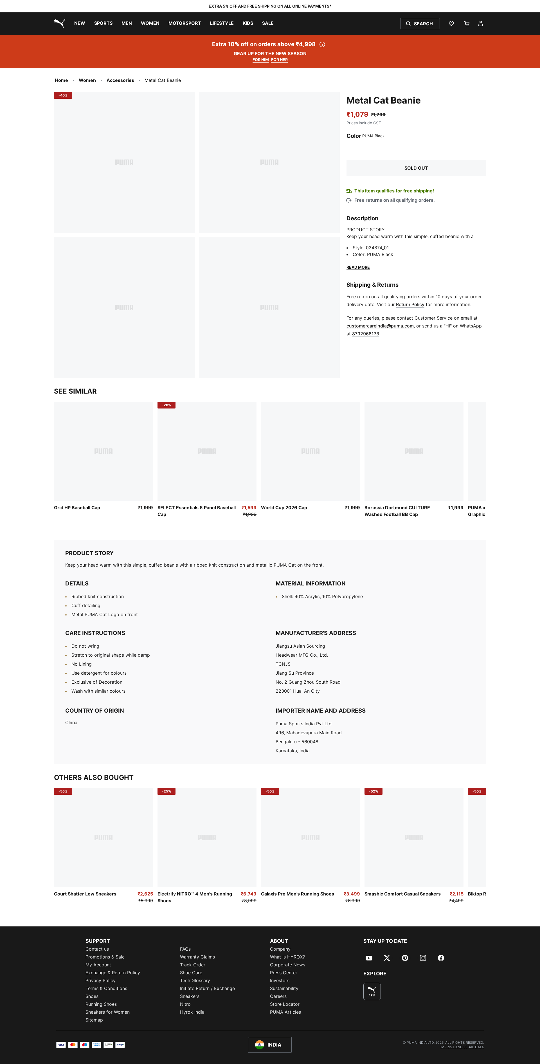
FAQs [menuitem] (185, 949)
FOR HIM (261, 59)
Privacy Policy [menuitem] (101, 980)
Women (87, 80)
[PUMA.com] (58, 23)
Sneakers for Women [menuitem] (108, 1012)
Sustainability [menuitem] (284, 988)
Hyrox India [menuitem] (192, 1012)
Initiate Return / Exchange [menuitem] (207, 988)
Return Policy (410, 304)
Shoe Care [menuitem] (191, 972)
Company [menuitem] (280, 949)
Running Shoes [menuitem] (101, 1004)
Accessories (120, 80)
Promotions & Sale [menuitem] (105, 957)
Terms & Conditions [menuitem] (106, 988)
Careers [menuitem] (278, 996)
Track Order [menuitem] (192, 965)
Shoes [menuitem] (92, 996)
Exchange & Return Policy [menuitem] (113, 972)
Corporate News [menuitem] (287, 965)
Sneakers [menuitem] (189, 996)
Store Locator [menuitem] (285, 1004)
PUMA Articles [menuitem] (285, 1012)
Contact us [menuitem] (97, 949)
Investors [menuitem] (279, 980)
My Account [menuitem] (98, 965)
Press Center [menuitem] (283, 972)
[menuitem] (80, 24)
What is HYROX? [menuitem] (287, 957)
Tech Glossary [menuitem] (195, 980)
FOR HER (279, 59)
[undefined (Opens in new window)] (372, 991)
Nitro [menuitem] (185, 1004)
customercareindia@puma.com (380, 326)
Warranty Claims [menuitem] (197, 957)
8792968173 (365, 333)
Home (61, 80)
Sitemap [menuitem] (94, 1020)
